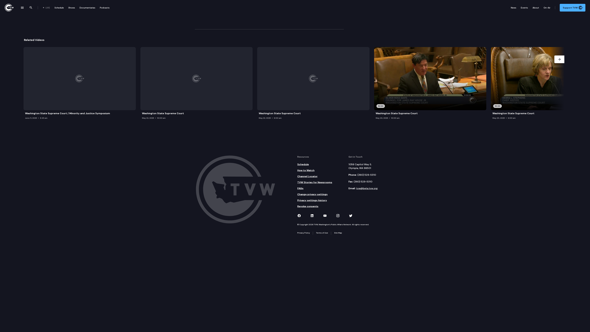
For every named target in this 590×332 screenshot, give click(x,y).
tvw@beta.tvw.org (367, 188)
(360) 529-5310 (366, 174)
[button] (559, 84)
